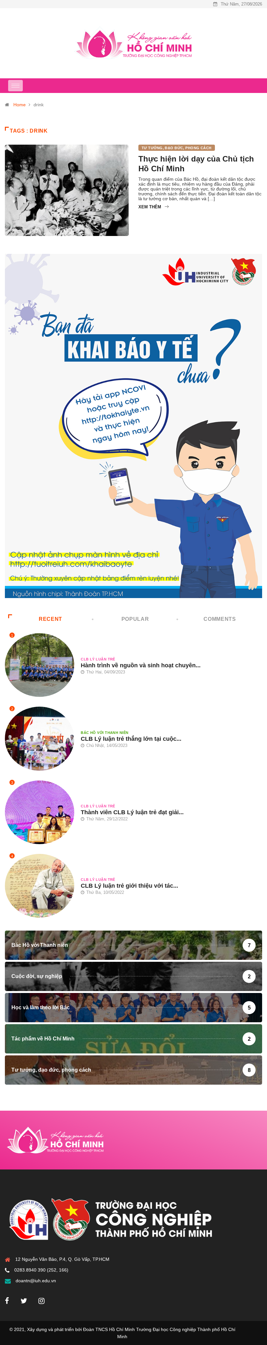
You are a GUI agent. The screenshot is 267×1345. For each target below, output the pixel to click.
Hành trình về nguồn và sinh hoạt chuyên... (141, 665)
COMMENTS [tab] (220, 619)
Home (19, 104)
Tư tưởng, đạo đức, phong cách (177, 148)
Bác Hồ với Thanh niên (104, 733)
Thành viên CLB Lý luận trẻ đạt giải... (132, 812)
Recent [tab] (50, 619)
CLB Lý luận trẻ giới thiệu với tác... (129, 885)
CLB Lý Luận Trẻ (98, 659)
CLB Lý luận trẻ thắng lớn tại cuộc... (131, 739)
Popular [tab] (135, 619)
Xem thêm (149, 206)
